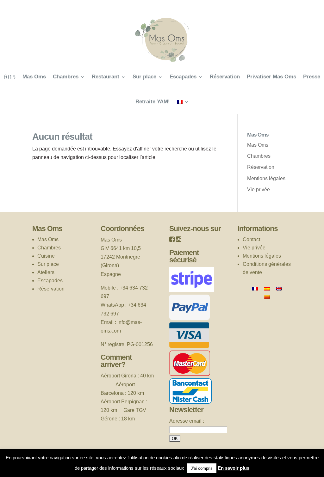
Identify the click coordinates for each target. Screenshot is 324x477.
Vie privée (258, 189)
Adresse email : (186, 421)
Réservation (225, 77)
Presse (311, 77)
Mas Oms (34, 77)
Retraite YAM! (152, 102)
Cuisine (46, 256)
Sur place (144, 77)
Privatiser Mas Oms (271, 77)
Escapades (183, 77)
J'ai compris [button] (202, 468)
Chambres (65, 77)
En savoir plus (233, 468)
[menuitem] (183, 102)
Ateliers (45, 272)
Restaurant (105, 77)
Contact (251, 239)
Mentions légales (266, 178)
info (121, 322)
